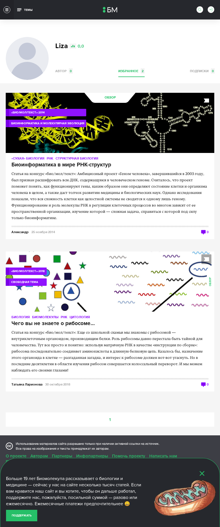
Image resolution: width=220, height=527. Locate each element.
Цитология (80, 317)
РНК (50, 158)
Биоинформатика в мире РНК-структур (61, 165)
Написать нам (163, 456)
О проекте (16, 456)
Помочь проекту (128, 456)
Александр (20, 232)
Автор (63, 71)
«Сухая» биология (27, 158)
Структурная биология (77, 158)
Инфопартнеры (92, 456)
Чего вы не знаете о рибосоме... (53, 323)
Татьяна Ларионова (26, 384)
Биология (20, 317)
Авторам (39, 456)
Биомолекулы (45, 317)
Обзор (110, 97)
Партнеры (62, 456)
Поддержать (22, 515)
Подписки (202, 71)
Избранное (131, 71)
